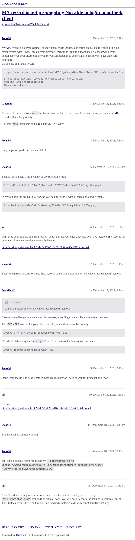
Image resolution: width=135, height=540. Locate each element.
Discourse (21, 534)
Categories (18, 526)
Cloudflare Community (14, 3)
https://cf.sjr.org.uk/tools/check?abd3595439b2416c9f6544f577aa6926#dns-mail (46, 408)
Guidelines (34, 526)
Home (5, 526)
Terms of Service (52, 526)
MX (8, 47)
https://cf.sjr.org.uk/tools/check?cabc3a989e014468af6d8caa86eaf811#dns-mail (45, 247)
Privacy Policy (73, 526)
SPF (109, 236)
